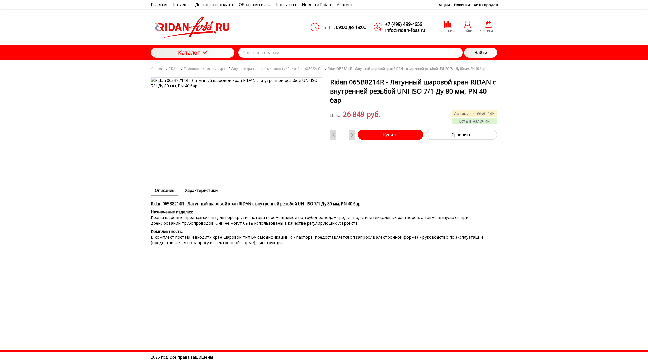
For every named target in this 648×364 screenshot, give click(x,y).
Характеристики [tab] (201, 190)
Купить (390, 135)
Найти (480, 52)
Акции (444, 4)
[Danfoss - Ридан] (192, 27)
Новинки (462, 4)
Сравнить (461, 135)
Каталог (189, 52)
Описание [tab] (164, 190)
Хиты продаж (486, 4)
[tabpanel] (324, 221)
